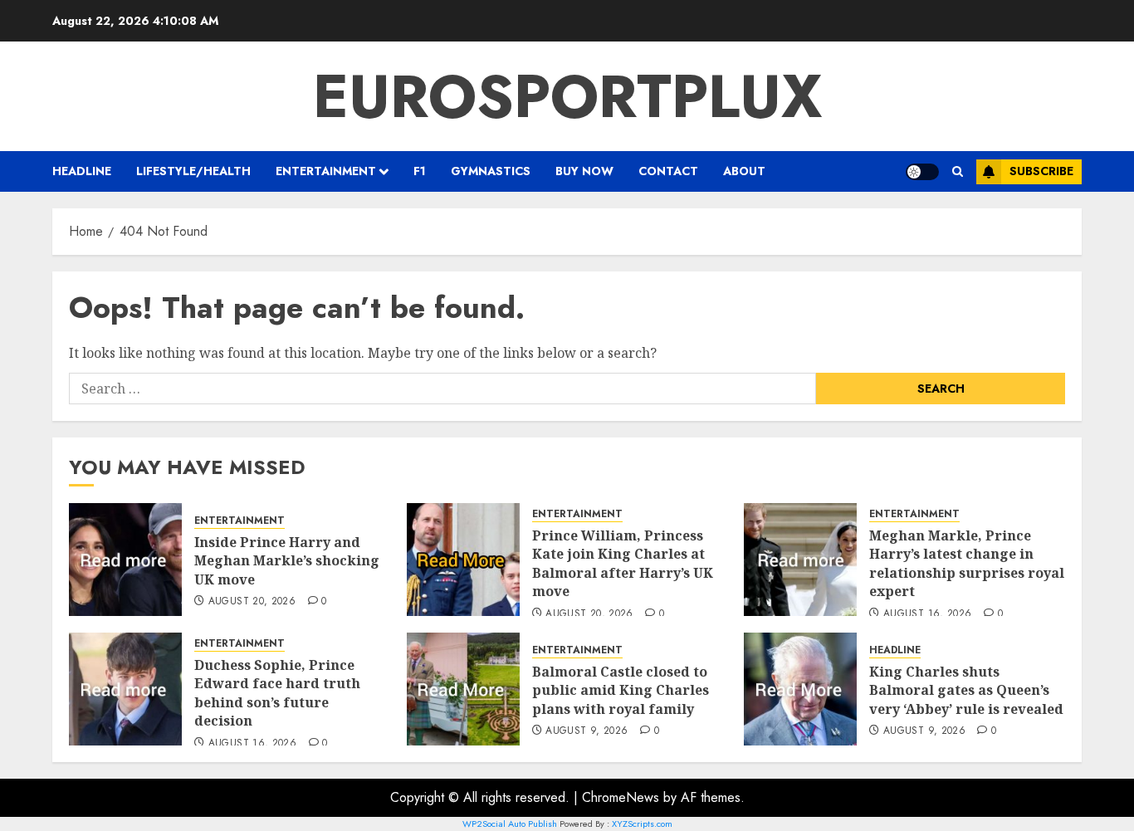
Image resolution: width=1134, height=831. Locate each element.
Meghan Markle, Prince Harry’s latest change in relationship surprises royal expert (966, 563)
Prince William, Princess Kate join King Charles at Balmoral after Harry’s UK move (622, 563)
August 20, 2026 (252, 602)
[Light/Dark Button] (922, 172)
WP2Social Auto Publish (509, 823)
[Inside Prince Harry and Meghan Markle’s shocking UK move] (125, 559)
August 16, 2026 (927, 614)
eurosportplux (567, 96)
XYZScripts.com (642, 823)
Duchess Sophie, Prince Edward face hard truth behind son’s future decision (277, 693)
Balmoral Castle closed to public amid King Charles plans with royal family (620, 690)
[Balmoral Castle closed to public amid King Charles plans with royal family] (463, 689)
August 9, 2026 (586, 731)
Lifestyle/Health (193, 171)
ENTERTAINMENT (326, 171)
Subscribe (1041, 171)
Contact (668, 171)
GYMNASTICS (490, 171)
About (744, 171)
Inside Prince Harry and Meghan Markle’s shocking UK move (286, 561)
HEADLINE (81, 171)
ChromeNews (620, 797)
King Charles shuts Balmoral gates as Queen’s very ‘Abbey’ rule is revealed (966, 690)
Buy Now (584, 171)
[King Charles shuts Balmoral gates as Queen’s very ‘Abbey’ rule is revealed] (800, 689)
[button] (957, 171)
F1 (419, 171)
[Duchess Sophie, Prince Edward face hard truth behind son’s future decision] (125, 689)
